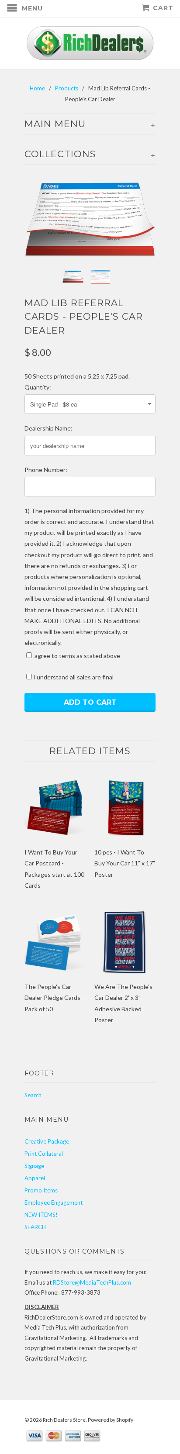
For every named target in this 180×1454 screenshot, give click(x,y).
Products (66, 88)
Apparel (34, 1178)
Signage (34, 1165)
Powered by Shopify (110, 1419)
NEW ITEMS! (41, 1214)
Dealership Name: (48, 428)
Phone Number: (45, 469)
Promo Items (41, 1190)
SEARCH (35, 1226)
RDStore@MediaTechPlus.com (92, 1282)
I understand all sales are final (73, 677)
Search (33, 1095)
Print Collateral (43, 1153)
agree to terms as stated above (76, 655)
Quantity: (37, 387)
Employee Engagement (53, 1202)
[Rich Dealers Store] (90, 43)
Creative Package (46, 1141)
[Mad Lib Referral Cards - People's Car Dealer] (90, 219)
